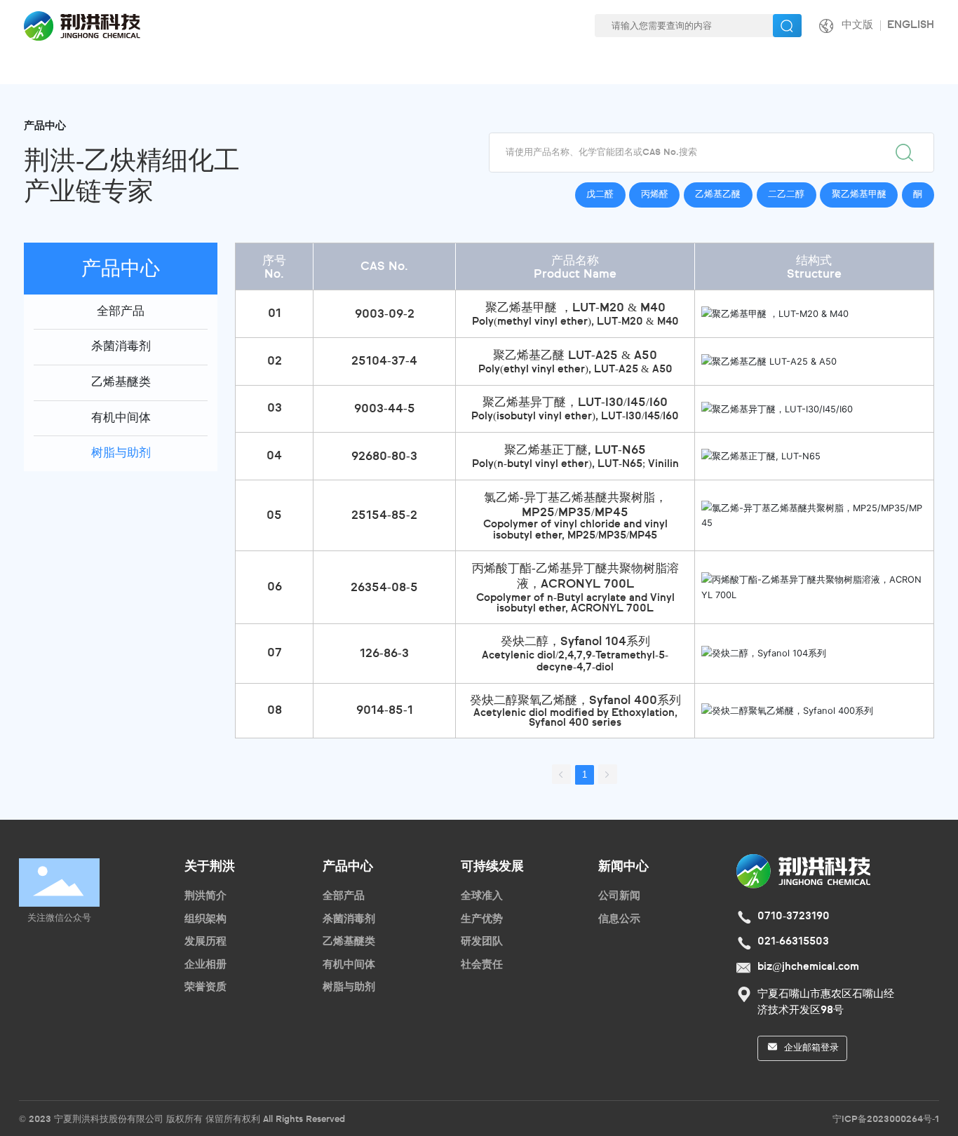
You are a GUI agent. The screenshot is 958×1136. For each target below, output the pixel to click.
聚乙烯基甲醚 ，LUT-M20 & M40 (575, 308)
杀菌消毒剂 (121, 347)
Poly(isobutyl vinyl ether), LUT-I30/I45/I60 (575, 416)
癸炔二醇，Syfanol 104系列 (575, 642)
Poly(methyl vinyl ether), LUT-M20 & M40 (575, 322)
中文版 (857, 25)
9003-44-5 (384, 409)
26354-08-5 (384, 588)
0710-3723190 (793, 916)
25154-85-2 (384, 516)
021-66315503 (793, 942)
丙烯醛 (654, 194)
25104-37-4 (384, 361)
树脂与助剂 (121, 453)
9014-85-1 (384, 711)
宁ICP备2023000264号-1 (885, 1119)
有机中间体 (121, 418)
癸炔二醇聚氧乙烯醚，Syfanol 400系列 (575, 701)
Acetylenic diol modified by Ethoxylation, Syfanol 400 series (575, 718)
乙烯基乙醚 (718, 194)
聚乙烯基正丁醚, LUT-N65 (575, 451)
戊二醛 (600, 194)
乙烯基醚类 (121, 382)
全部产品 (120, 312)
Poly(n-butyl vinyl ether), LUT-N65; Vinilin (575, 464)
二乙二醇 (786, 194)
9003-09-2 (384, 314)
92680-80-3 (384, 457)
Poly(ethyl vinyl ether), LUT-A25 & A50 (575, 369)
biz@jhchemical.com (808, 967)
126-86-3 (384, 654)
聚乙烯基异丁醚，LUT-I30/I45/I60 (575, 403)
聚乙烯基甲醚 (859, 194)
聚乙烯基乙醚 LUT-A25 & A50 (575, 356)
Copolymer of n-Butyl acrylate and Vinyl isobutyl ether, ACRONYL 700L (575, 603)
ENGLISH (910, 25)
